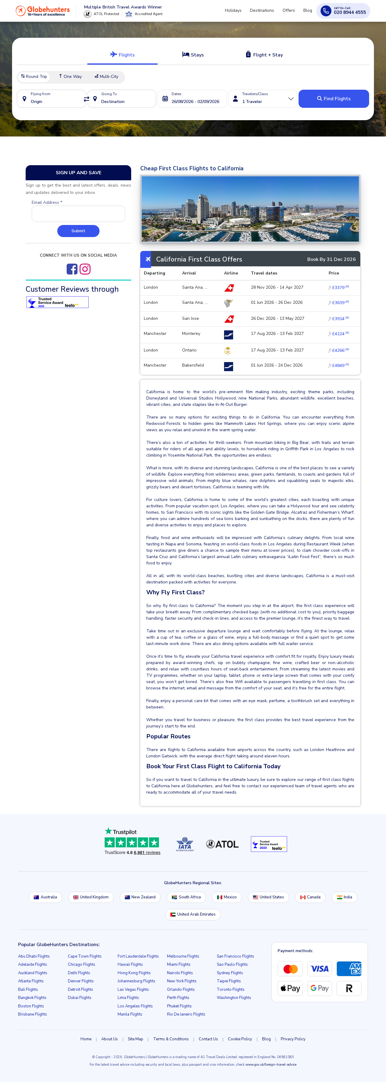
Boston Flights (31, 1006)
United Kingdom (94, 897)
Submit (78, 231)
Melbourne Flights (183, 956)
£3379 (339, 288)
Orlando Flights (181, 989)
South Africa (190, 897)
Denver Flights (81, 981)
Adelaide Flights (32, 964)
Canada (314, 897)
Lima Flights (128, 997)
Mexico (230, 897)
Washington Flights (234, 997)
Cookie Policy (240, 1039)
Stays (197, 55)
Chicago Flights (81, 964)
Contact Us (208, 1039)
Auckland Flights (32, 973)
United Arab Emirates (196, 914)
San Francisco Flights (235, 956)
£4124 (339, 334)
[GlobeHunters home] (43, 13)
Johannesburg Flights (136, 981)
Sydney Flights (230, 973)
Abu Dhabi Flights (34, 956)
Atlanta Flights (31, 981)
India (348, 897)
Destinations (268, 13)
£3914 (339, 319)
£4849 (339, 365)
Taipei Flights (229, 981)
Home (86, 1039)
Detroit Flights (80, 989)
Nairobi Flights (180, 973)
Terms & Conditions (171, 1039)
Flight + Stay (267, 55)
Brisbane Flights (32, 1014)
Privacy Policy (293, 1039)
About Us (109, 1039)
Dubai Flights (79, 997)
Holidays (241, 13)
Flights (126, 55)
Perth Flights (178, 997)
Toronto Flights (231, 989)
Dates (177, 94)
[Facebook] (72, 269)
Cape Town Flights (85, 956)
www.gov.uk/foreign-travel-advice (270, 1064)
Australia (49, 897)
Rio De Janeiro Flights (186, 1014)
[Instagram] (85, 269)
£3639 (339, 303)
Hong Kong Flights (134, 973)
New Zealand (143, 897)
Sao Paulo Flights (232, 964)
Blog (309, 13)
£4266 (339, 350)
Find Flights (337, 98)
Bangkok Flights (32, 997)
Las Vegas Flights (133, 989)
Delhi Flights (79, 973)
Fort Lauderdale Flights (138, 956)
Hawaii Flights (130, 964)
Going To (109, 94)
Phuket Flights (179, 1006)
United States (272, 897)
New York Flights (182, 981)
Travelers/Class (255, 94)
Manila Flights (130, 1014)
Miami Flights (179, 964)
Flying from (40, 94)
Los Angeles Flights (135, 1006)
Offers (292, 13)
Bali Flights (28, 989)
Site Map (135, 1039)
